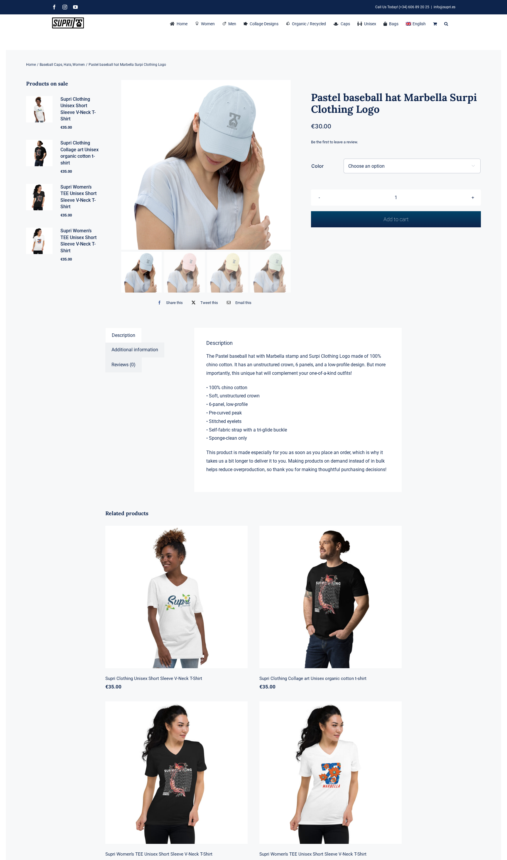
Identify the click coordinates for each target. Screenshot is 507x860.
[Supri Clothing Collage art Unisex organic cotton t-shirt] (330, 597)
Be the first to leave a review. (334, 142)
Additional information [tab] (134, 349)
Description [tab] (123, 335)
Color (317, 166)
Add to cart (396, 219)
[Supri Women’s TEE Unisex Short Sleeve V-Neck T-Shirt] (176, 772)
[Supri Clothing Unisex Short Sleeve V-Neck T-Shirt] (176, 597)
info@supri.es (444, 7)
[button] (446, 23)
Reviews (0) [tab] (123, 364)
